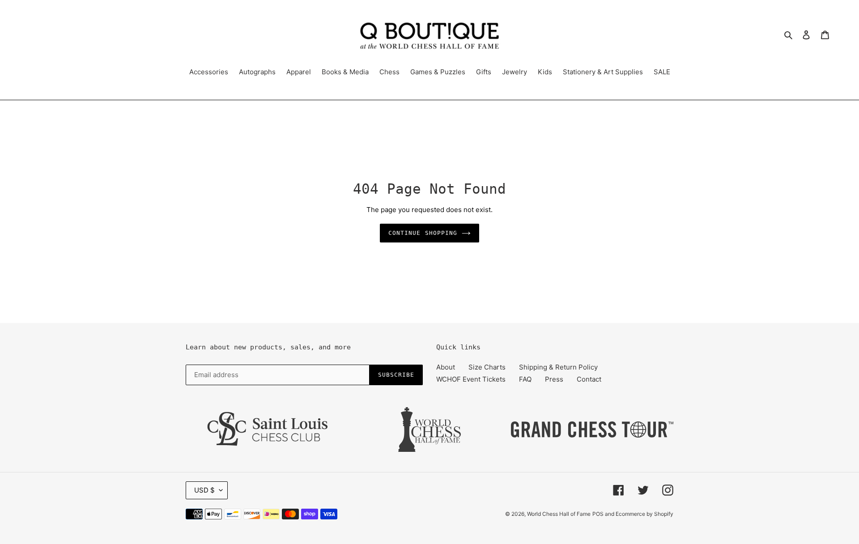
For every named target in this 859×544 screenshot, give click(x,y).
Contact (589, 379)
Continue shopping (422, 233)
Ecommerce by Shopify (644, 513)
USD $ (204, 490)
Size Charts (487, 367)
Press (554, 379)
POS (598, 513)
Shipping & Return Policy (558, 367)
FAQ (525, 379)
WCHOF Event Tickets (471, 379)
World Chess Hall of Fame (559, 513)
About (445, 367)
